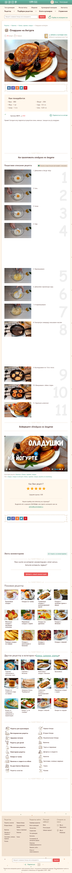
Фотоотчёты (23, 7)
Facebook (13, 88)
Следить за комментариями (58, 554)
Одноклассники (17, 88)
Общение (34, 7)
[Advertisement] (36, 136)
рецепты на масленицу (45, 476)
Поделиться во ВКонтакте (9, 88)
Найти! (42, 17)
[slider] (27, 469)
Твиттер (21, 88)
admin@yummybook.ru (36, 507)
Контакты (64, 7)
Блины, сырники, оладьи (29, 474)
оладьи (9, 476)
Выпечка (18, 474)
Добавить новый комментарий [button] (36, 574)
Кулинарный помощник (49, 7)
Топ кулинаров (9, 7)
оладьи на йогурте (17, 476)
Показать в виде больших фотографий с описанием (53, 165)
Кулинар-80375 (15, 116)
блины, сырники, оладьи (31, 476)
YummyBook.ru (33, 2)
